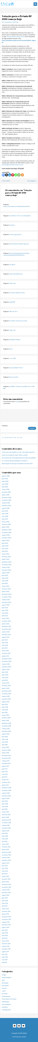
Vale (18, 437)
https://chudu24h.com (16, 274)
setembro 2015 (6, 828)
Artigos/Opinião (6, 977)
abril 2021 (4, 648)
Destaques (5, 983)
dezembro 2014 (6, 852)
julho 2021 (5, 640)
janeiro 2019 (5, 720)
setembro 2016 (6, 796)
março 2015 (5, 844)
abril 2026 (5, 487)
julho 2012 (5, 930)
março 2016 (5, 812)
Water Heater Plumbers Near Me (19, 244)
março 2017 (5, 780)
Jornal (3, 991)
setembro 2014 (6, 860)
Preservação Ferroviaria (9, 999)
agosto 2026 (6, 476)
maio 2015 (5, 839)
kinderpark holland (14, 339)
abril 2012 (4, 938)
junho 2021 (5, 643)
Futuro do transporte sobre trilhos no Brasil (14, 455)
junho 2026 (5, 481)
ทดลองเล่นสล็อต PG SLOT (16, 368)
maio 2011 (4, 960)
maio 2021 (5, 645)
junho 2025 (5, 513)
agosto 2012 (5, 927)
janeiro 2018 (5, 753)
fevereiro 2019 (6, 718)
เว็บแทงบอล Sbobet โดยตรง (17, 293)
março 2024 (5, 554)
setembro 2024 (6, 538)
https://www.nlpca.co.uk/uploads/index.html (16, 206)
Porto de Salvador (8, 437)
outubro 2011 (5, 946)
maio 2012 (5, 935)
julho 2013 (5, 898)
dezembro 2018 (6, 723)
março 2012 (5, 941)
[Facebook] (3, 174)
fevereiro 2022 (6, 621)
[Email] (18, 174)
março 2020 (5, 683)
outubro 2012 (6, 922)
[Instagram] (19, 1025)
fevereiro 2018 (6, 750)
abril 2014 (5, 874)
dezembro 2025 (6, 497)
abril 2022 (5, 616)
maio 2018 (5, 742)
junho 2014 (5, 868)
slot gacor (12, 264)
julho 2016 (5, 801)
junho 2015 (5, 836)
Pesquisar (5, 426)
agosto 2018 (5, 734)
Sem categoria (6, 1004)
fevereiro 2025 (6, 524)
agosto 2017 (5, 766)
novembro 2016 (6, 790)
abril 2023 (5, 583)
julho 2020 (5, 672)
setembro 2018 (6, 731)
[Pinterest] (12, 174)
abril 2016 (4, 809)
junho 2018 (5, 739)
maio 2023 (5, 581)
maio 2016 (5, 806)
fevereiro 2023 (6, 589)
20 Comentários (7, 22)
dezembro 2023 (6, 562)
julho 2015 (5, 833)
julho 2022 (5, 608)
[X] (6, 174)
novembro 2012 (6, 919)
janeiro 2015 (5, 849)
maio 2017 (5, 774)
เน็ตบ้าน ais (12, 283)
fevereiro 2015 (6, 847)
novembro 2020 (6, 661)
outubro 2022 (6, 600)
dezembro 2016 (6, 788)
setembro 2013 (6, 892)
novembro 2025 (6, 500)
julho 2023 (5, 575)
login (17, 401)
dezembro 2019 (6, 691)
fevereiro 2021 (6, 653)
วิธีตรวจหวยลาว (13, 311)
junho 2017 (5, 772)
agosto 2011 (5, 952)
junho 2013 (5, 901)
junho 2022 (5, 610)
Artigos (4, 975)
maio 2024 (5, 548)
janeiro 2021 (5, 656)
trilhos (14, 437)
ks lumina (12, 225)
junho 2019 (5, 707)
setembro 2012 (6, 925)
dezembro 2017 (6, 755)
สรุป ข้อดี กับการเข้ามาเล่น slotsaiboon (20, 216)
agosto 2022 (5, 605)
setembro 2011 (6, 949)
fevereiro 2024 (6, 557)
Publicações (5, 1002)
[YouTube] (23, 1025)
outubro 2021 (6, 632)
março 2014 (5, 876)
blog (3, 980)
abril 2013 (4, 906)
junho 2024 (5, 546)
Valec (21, 437)
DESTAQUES (5, 985)
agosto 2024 (6, 540)
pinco (11, 349)
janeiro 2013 (5, 914)
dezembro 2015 (6, 820)
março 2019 (5, 715)
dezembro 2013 (6, 884)
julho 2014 (5, 866)
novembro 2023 (6, 565)
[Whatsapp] (15, 174)
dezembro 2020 (6, 659)
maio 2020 (5, 677)
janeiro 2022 (5, 624)
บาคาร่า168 (12, 358)
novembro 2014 (6, 855)
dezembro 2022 (6, 594)
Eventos (4, 988)
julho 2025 (5, 511)
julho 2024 (5, 543)
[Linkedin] (9, 174)
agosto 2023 (5, 573)
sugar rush (12, 330)
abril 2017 (4, 777)
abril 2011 (4, 962)
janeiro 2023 (5, 591)
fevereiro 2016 (6, 815)
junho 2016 (5, 804)
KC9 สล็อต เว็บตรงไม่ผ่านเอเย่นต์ (18, 321)
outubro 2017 (6, 761)
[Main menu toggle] (35, 4)
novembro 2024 (6, 532)
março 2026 (5, 489)
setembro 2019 (6, 699)
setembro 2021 (6, 634)
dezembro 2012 (6, 917)
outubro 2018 (6, 729)
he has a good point (15, 234)
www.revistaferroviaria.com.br (15, 36)
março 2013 (5, 909)
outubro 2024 (6, 535)
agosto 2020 (6, 669)
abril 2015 (4, 841)
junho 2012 (5, 933)
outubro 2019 (6, 696)
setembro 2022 (6, 602)
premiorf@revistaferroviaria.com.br (12, 165)
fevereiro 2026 (6, 492)
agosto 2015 (5, 831)
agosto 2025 (5, 508)
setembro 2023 (6, 570)
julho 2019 (5, 704)
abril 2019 (4, 712)
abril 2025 (5, 519)
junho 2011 (5, 957)
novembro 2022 (6, 597)
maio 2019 (5, 710)
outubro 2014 (6, 857)
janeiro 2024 (5, 559)
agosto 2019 (5, 702)
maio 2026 (5, 484)
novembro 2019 (6, 694)
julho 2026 (5, 479)
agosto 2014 (5, 863)
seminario (5, 1007)
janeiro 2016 (5, 817)
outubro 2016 (6, 793)
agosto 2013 (5, 895)
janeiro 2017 (5, 785)
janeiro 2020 (5, 688)
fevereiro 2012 (6, 944)
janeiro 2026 (5, 495)
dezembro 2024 (6, 530)
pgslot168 (12, 302)
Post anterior (5, 181)
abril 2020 (5, 680)
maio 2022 (5, 613)
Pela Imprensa (6, 996)
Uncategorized (6, 1010)
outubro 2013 (6, 890)
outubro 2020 (6, 664)
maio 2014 (5, 871)
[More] (22, 174)
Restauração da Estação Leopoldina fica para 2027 (17, 463)
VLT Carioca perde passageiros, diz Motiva (14, 461)
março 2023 (5, 586)
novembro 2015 (6, 823)
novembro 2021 (6, 629)
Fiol (2, 437)
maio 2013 (5, 903)
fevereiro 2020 (6, 685)
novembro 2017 (6, 758)
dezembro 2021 (6, 626)
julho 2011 (4, 954)
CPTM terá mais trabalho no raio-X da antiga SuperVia (18, 452)
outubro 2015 (6, 825)
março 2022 (5, 618)
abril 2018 (4, 745)
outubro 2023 (6, 567)
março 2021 (5, 651)
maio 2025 (5, 516)
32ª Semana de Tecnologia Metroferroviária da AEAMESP (19, 458)
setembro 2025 (6, 505)
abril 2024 (5, 551)
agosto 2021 (5, 637)
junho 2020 (5, 675)
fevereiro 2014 (6, 879)
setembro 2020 (6, 667)
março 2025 (5, 522)
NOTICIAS (15, 22)
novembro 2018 (6, 726)
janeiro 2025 (5, 527)
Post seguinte (32, 181)
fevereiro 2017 (6, 782)
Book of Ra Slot (13, 377)
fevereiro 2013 (6, 911)
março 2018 (5, 747)
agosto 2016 (5, 798)
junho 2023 (5, 578)
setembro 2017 (6, 763)
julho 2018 (5, 737)
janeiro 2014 (5, 882)
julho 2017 (5, 769)
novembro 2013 (6, 887)
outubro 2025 (6, 503)
